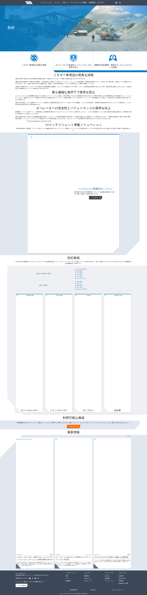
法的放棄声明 (73, 590)
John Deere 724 (81, 278)
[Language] (116, 2)
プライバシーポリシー (117, 590)
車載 (67, 576)
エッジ (67, 578)
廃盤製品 (86, 576)
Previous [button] (127, 436)
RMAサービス (88, 578)
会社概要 (121, 576)
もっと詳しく (95, 197)
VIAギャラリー (88, 581)
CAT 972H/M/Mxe (82, 269)
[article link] (35, 495)
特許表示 (93, 590)
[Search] (120, 2)
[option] (35, 503)
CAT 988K (79, 276)
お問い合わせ (73, 426)
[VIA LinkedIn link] (34, 578)
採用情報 (121, 581)
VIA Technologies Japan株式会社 (29, 2)
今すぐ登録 (21, 585)
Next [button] (129, 436)
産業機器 (68, 581)
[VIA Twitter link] (37, 578)
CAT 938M (79, 287)
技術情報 (51, 554)
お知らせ (107, 576)
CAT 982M (79, 274)
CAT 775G (79, 283)
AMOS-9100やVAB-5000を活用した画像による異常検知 (111, 557)
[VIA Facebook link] (32, 578)
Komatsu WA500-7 (82, 289)
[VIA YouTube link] (29, 578)
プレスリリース (89, 554)
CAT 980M (79, 273)
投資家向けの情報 (123, 583)
